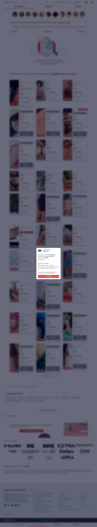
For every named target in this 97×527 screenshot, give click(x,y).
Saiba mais (52, 273)
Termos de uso (41, 259)
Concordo (48, 276)
